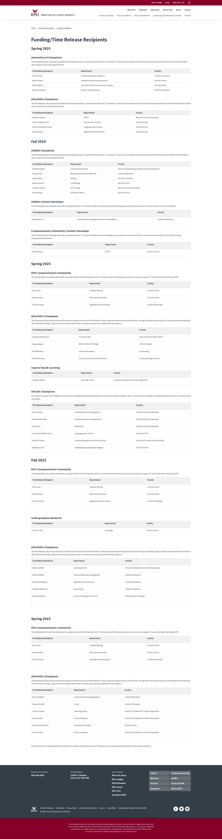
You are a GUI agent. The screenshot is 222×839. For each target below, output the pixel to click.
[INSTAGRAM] (187, 809)
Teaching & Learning (180, 773)
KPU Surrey (117, 787)
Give (167, 3)
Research (154, 778)
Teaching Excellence (64, 28)
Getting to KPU (119, 794)
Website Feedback (47, 808)
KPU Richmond (119, 783)
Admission (155, 9)
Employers (155, 788)
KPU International (142, 15)
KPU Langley (117, 779)
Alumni (188, 15)
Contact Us (178, 3)
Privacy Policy (72, 808)
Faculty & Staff (177, 783)
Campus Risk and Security (88, 808)
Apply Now (156, 3)
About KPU (168, 9)
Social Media (111, 808)
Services (154, 783)
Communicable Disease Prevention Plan (132, 808)
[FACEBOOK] (175, 809)
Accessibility (60, 808)
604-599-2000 (37, 775)
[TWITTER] (181, 809)
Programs (143, 9)
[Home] (35, 12)
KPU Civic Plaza (119, 775)
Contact (102, 808)
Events (188, 9)
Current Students (106, 15)
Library (153, 773)
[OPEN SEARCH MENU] (189, 2)
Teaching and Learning (46, 28)
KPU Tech (116, 791)
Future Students (124, 15)
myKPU (174, 778)
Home (33, 28)
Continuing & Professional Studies (167, 15)
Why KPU (131, 9)
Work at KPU (176, 788)
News (178, 9)
